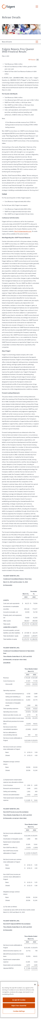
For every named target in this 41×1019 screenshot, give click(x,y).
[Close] (35, 984)
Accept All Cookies (18, 1000)
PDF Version (32, 59)
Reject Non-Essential (18, 1005)
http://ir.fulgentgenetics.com (22, 231)
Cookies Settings (19, 1011)
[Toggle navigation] (37, 6)
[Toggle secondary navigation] (37, 41)
